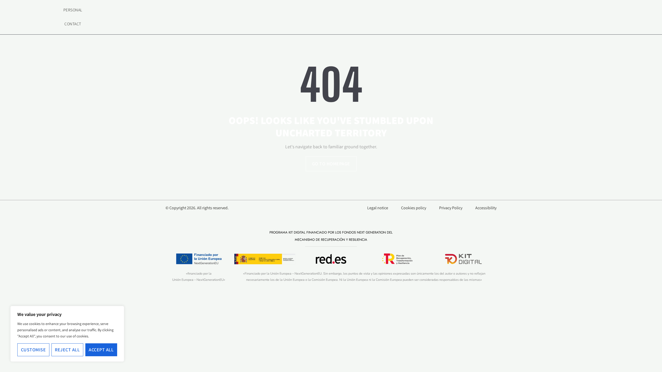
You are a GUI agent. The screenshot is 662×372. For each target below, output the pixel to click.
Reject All (67, 350)
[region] (67, 334)
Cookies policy (413, 208)
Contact (72, 24)
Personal (72, 10)
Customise (33, 350)
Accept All (101, 350)
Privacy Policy (450, 208)
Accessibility (485, 208)
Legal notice (377, 208)
